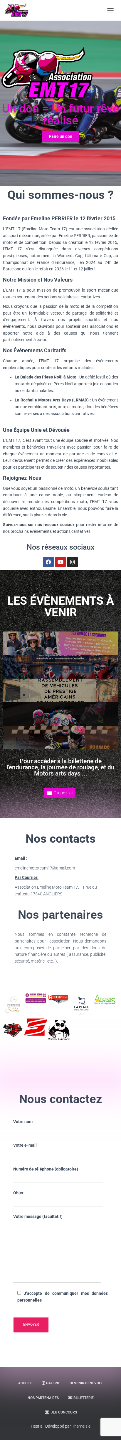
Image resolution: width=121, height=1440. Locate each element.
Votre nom (23, 1121)
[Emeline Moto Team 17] (18, 10)
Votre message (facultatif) (38, 1216)
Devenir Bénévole (86, 1383)
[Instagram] (72, 562)
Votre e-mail (25, 1145)
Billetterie (83, 1398)
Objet (18, 1193)
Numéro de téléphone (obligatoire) (45, 1169)
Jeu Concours (64, 1412)
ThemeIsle (81, 1426)
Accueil (25, 1383)
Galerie (53, 1383)
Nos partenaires (43, 1398)
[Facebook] (48, 562)
